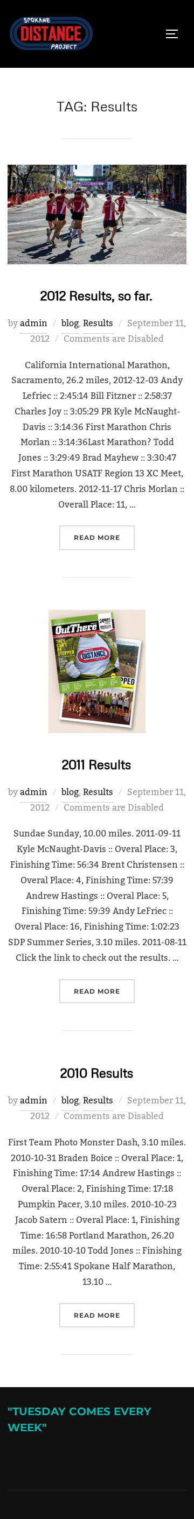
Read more (104, 537)
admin (33, 323)
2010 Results (96, 1072)
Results (98, 323)
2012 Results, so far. (96, 295)
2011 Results (96, 764)
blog (70, 323)
